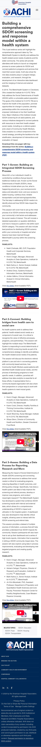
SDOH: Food (9, 630)
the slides (10, 285)
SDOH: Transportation (13, 633)
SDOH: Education (24, 628)
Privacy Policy (19, 701)
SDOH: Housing (23, 630)
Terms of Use (9, 706)
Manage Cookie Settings (24, 706)
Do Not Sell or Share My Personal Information (19, 703)
